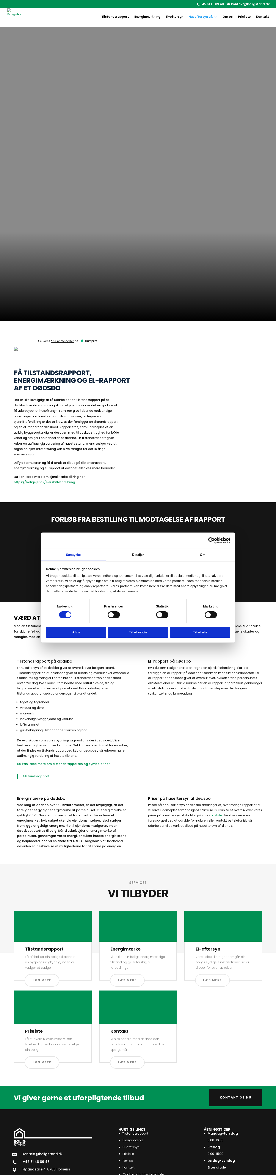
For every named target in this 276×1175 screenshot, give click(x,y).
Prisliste (244, 17)
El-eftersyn (174, 17)
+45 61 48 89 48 (212, 4)
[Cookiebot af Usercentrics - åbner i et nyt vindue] (211, 540)
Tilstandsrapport (115, 17)
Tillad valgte (138, 632)
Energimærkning (147, 17)
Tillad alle (200, 632)
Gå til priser (29, 180)
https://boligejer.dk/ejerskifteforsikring (44, 482)
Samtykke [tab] (73, 554)
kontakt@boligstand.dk (112, 314)
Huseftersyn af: (201, 17)
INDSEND (159, 440)
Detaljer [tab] (138, 554)
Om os (228, 17)
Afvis (76, 632)
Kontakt (262, 17)
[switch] (114, 614)
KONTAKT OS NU (235, 1097)
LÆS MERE (42, 980)
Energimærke (133, 1140)
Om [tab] (202, 554)
